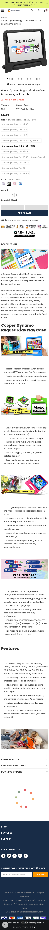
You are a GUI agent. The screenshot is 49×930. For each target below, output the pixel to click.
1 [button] (7, 78)
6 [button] (18, 78)
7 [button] (21, 78)
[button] (12, 207)
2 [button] (9, 78)
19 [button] (14, 79)
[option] (24, 50)
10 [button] (27, 78)
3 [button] (12, 78)
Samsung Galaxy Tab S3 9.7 (15, 157)
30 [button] (39, 79)
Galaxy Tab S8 (38, 157)
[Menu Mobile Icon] (2, 10)
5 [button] (16, 78)
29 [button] (36, 79)
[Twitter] (9, 856)
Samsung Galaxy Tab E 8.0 (14, 135)
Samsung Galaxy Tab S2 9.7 (15, 124)
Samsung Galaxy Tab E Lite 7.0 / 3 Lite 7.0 (21, 140)
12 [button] (32, 78)
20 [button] (16, 79)
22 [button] (21, 79)
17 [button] (9, 79)
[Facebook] (3, 856)
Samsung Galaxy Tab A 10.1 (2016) (18, 146)
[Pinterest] (20, 856)
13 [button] (34, 78)
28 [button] (34, 79)
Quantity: (5, 190)
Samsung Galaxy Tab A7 (13, 168)
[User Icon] (39, 10)
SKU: (3, 109)
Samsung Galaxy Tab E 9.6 (14, 129)
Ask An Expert (35, 84)
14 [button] (36, 78)
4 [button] (14, 78)
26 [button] (30, 79)
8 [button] (23, 78)
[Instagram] (14, 856)
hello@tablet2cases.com (31, 911)
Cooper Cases (22, 105)
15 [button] (39, 78)
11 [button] (30, 78)
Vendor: (5, 105)
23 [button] (23, 79)
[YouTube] (26, 856)
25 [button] (27, 79)
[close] (47, 4)
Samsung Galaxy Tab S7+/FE (15, 162)
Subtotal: (5, 200)
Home (4, 17)
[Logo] (14, 10)
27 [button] (32, 79)
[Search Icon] (32, 10)
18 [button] (12, 79)
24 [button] (25, 79)
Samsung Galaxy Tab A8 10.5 (15, 173)
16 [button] (41, 78)
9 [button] (25, 78)
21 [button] (18, 79)
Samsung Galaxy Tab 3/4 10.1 (15, 151)
